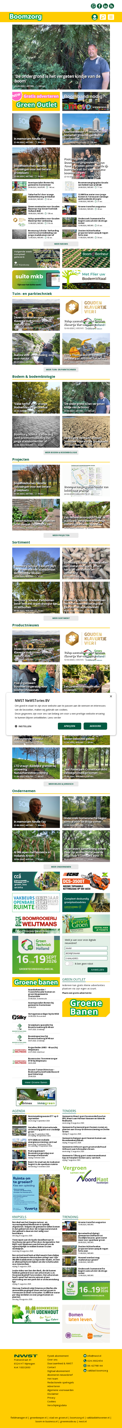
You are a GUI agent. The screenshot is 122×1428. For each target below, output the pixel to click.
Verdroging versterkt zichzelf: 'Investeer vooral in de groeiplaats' (86, 439)
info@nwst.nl (94, 1355)
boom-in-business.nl (47, 1421)
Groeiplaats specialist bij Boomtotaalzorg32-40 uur (41, 1026)
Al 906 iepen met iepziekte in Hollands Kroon (32, 854)
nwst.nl (83, 1421)
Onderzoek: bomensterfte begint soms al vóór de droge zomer (92, 220)
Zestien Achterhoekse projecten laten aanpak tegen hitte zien (93, 232)
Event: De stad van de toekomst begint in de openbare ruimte (44, 1163)
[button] (23, 726)
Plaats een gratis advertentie (77, 992)
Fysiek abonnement (58, 1355)
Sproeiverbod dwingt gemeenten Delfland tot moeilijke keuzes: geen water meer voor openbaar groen (92, 1236)
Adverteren (53, 1386)
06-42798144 (95, 1365)
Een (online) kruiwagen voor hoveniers (82, 688)
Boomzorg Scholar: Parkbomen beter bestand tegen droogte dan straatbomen (35, 603)
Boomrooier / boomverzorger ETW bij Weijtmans (43, 1059)
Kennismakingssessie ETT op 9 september (43, 1117)
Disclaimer (53, 1393)
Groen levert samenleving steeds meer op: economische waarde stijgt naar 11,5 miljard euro (85, 852)
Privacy (51, 1397)
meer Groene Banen (36, 1082)
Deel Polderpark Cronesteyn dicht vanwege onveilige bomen (85, 771)
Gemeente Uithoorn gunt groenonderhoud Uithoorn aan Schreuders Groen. (84, 1147)
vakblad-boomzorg (97, 1370)
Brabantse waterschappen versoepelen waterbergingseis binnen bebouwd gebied (83, 735)
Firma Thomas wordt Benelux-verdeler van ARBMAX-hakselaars (85, 356)
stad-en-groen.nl (58, 1417)
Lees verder (54, 717)
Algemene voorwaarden (60, 1390)
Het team (52, 1378)
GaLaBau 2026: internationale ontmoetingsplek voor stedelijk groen (44, 1129)
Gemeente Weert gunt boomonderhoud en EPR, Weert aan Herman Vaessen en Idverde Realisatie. (84, 1118)
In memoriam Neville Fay (30, 139)
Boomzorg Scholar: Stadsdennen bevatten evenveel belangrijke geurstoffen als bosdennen (85, 603)
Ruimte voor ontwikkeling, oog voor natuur (34, 356)
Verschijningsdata (57, 1405)
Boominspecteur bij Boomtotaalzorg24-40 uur (41, 1037)
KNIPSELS (19, 1217)
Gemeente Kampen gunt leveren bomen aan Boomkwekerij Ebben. (84, 1139)
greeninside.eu (68, 1421)
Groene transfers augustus (92, 206)
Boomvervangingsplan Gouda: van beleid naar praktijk (93, 183)
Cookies (51, 1401)
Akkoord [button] (95, 725)
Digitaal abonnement (58, 1371)
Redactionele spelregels (60, 1382)
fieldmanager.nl (19, 1417)
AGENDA (18, 1111)
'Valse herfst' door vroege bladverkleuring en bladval (41, 195)
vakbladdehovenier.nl (98, 1417)
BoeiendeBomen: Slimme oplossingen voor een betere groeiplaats (32, 169)
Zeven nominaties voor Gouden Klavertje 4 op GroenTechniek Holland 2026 (44, 208)
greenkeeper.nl (38, 1417)
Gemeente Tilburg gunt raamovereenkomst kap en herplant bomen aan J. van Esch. (84, 1156)
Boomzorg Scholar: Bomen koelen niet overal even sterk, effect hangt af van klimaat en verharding (86, 568)
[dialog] (61, 714)
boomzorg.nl (77, 1417)
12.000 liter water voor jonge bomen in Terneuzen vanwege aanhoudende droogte (93, 196)
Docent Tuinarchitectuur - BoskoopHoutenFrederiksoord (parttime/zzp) (43, 1071)
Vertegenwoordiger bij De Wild (43, 1013)
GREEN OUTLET (74, 979)
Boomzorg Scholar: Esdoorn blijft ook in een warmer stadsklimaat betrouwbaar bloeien (35, 569)
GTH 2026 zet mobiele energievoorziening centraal (42, 1140)
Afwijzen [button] (69, 725)
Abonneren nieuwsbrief (60, 1374)
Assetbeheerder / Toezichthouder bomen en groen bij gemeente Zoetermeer (85, 135)
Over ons (52, 1359)
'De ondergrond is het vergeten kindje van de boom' (57, 78)
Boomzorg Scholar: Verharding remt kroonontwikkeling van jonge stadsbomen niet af (43, 232)
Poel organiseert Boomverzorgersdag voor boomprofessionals (30, 686)
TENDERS (69, 1111)
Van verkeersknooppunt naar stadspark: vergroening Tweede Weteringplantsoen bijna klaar (84, 520)
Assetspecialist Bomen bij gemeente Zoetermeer (41, 183)
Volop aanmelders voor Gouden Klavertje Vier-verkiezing (44, 219)
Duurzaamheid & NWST (60, 1363)
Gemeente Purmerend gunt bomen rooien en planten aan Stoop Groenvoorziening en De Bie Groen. (85, 1129)
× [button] (111, 696)
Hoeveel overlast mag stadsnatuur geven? (89, 1258)
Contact (51, 1367)
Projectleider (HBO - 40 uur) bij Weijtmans (43, 1048)
